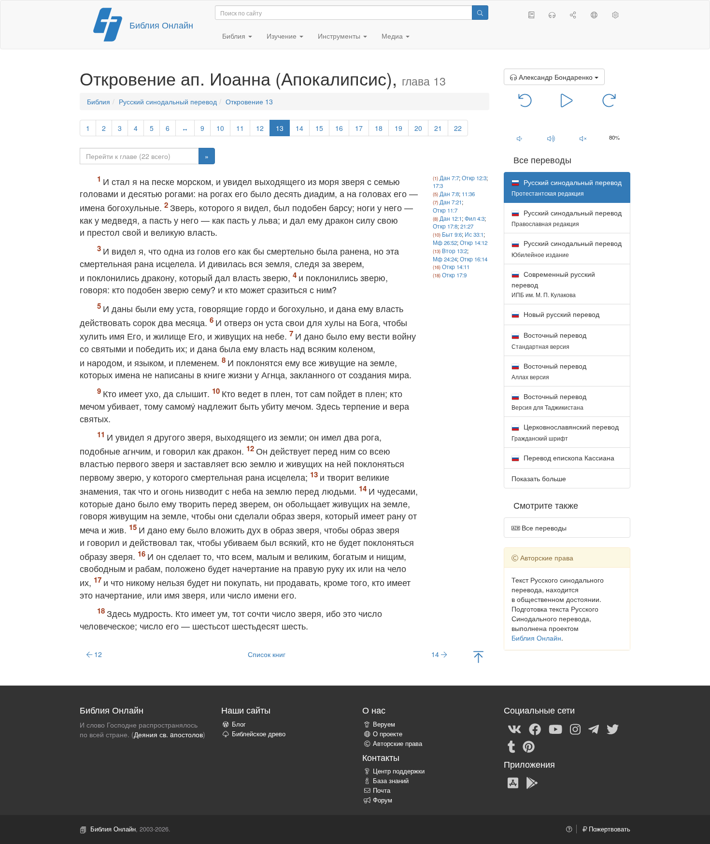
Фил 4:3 (474, 218)
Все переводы (543, 527)
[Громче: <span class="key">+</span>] (551, 138)
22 (458, 128)
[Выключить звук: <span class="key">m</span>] (583, 138)
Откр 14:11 (455, 267)
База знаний (391, 780)
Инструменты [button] (340, 36)
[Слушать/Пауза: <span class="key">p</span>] (566, 99)
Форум (382, 800)
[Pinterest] (529, 746)
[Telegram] (593, 728)
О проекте (387, 734)
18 (379, 128)
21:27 (466, 226)
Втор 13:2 (454, 251)
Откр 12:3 (474, 178)
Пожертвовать (608, 829)
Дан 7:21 (451, 202)
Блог (239, 724)
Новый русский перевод (560, 314)
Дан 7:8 (449, 194)
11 (240, 128)
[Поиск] (480, 12)
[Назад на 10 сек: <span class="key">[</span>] (525, 99)
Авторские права (397, 743)
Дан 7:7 (449, 178)
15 (319, 128)
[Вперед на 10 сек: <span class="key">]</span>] (608, 99)
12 (260, 128)
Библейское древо (258, 734)
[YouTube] (555, 728)
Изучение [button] (282, 36)
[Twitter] (613, 728)
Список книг (266, 654)
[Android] (532, 782)
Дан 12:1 (451, 218)
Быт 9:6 (452, 234)
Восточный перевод (548, 340)
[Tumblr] (511, 746)
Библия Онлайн (161, 24)
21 (438, 128)
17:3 (438, 185)
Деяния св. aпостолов (168, 734)
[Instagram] (575, 728)
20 (418, 128)
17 (359, 128)
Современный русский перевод (553, 284)
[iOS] (513, 782)
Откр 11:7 (445, 210)
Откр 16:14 (473, 259)
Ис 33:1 (474, 234)
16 (339, 128)
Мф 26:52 (445, 242)
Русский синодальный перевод (168, 101)
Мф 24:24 (445, 259)
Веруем (384, 724)
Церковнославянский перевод (565, 432)
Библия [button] (234, 36)
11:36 (468, 194)
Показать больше (538, 478)
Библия (98, 101)
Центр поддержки (399, 771)
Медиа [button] (393, 36)
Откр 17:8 (445, 226)
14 (299, 128)
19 (398, 128)
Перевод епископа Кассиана (568, 457)
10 (220, 128)
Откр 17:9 (454, 275)
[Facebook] (535, 728)
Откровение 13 (249, 101)
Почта (381, 790)
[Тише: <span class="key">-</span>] (520, 138)
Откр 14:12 (473, 242)
